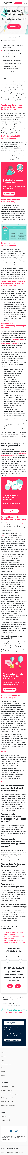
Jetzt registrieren (10, 511)
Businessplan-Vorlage (7, 1086)
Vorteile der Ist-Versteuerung (12, 60)
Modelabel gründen (7, 1101)
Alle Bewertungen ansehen (14, 1012)
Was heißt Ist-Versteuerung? (12, 53)
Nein (17, 986)
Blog (2, 1052)
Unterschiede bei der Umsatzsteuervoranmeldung (11, 67)
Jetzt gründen (14, 27)
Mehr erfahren (9, 690)
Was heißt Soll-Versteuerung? (12, 50)
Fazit (4, 75)
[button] (25, 2)
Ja (10, 986)
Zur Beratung (9, 194)
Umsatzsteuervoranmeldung (14, 523)
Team (3, 1068)
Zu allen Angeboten (12, 1040)
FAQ (4, 78)
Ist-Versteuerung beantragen (12, 63)
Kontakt (3, 1056)
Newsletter (4, 1120)
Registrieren (18, 3)
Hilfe (2, 1060)
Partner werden (6, 1064)
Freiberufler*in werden (8, 1105)
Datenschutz (19, 1152)
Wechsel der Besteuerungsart (12, 72)
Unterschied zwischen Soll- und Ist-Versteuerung (13, 46)
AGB (2, 1152)
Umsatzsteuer (5, 535)
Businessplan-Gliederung (8, 1098)
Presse (3, 1075)
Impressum (9, 1152)
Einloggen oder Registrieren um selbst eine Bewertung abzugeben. (14, 1009)
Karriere (3, 1071)
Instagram (4, 1116)
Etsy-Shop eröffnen (7, 1090)
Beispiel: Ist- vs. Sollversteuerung (13, 57)
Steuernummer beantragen (9, 1094)
